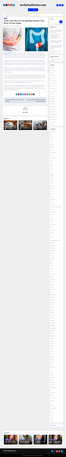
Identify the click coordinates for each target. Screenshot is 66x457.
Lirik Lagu (52, 281)
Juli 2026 (52, 67)
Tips (51, 390)
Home (30, 9)
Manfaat (52, 289)
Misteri (52, 304)
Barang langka (53, 152)
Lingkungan (53, 279)
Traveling (52, 400)
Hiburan (52, 209)
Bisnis (52, 162)
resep (52, 351)
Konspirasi (52, 258)
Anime (52, 142)
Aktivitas (52, 137)
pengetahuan (53, 328)
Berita (5, 18)
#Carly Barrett (18, 25)
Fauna (52, 183)
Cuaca (52, 168)
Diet (51, 170)
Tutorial (52, 405)
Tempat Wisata (53, 387)
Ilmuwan (52, 219)
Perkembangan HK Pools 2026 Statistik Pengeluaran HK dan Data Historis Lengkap (56, 41)
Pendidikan (53, 325)
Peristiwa (52, 330)
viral (51, 410)
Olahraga (52, 310)
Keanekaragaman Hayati (55, 240)
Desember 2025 (53, 80)
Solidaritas (53, 377)
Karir (51, 235)
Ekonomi (52, 178)
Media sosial (53, 294)
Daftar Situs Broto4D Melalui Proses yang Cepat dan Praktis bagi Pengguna (56, 31)
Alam (52, 139)
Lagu (52, 271)
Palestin (52, 317)
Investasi (52, 232)
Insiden (52, 227)
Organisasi (53, 315)
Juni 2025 (52, 96)
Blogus (36, 455)
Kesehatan (53, 250)
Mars (51, 292)
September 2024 (54, 119)
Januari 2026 (53, 78)
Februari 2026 (53, 75)
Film (51, 191)
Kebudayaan (53, 245)
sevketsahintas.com (33, 5)
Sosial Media (53, 382)
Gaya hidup (53, 199)
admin (8, 25)
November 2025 (54, 83)
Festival (52, 188)
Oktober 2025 (53, 85)
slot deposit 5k (53, 425)
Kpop (51, 261)
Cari (52, 18)
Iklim (51, 217)
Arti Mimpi (52, 147)
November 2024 (54, 114)
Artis (51, 150)
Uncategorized (53, 408)
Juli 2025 (52, 93)
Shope (52, 372)
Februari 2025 (53, 106)
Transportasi (53, 397)
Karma (52, 237)
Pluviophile (53, 335)
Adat (51, 134)
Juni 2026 (53, 70)
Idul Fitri (52, 214)
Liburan (52, 276)
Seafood (52, 356)
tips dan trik (53, 392)
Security (52, 359)
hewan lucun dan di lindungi (56, 206)
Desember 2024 (54, 111)
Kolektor (52, 253)
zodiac (52, 421)
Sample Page (34, 9)
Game (52, 196)
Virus (52, 413)
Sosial (52, 379)
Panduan (52, 320)
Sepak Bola (53, 366)
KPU (51, 263)
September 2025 (54, 88)
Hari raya (52, 204)
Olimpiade (52, 312)
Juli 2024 (52, 124)
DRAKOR (52, 175)
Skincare (52, 374)
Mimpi (52, 299)
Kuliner (52, 268)
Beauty (52, 155)
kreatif (52, 266)
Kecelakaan (53, 248)
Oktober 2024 (53, 116)
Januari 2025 (53, 109)
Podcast (52, 338)
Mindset (52, 302)
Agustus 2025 (53, 91)
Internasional (53, 230)
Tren (51, 403)
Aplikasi (52, 144)
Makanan (52, 284)
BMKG (52, 165)
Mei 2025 (52, 98)
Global (52, 201)
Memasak (52, 297)
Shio (51, 369)
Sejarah (52, 361)
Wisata (52, 418)
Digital (52, 173)
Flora (51, 193)
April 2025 (52, 101)
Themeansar (41, 455)
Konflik (52, 255)
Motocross (52, 307)
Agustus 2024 (53, 122)
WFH (51, 415)
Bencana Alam (53, 157)
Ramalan (52, 348)
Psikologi (52, 346)
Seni (51, 364)
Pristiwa (52, 343)
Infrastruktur (53, 224)
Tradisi (52, 395)
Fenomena (53, 186)
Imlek (52, 222)
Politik (52, 341)
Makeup (52, 286)
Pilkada (52, 333)
